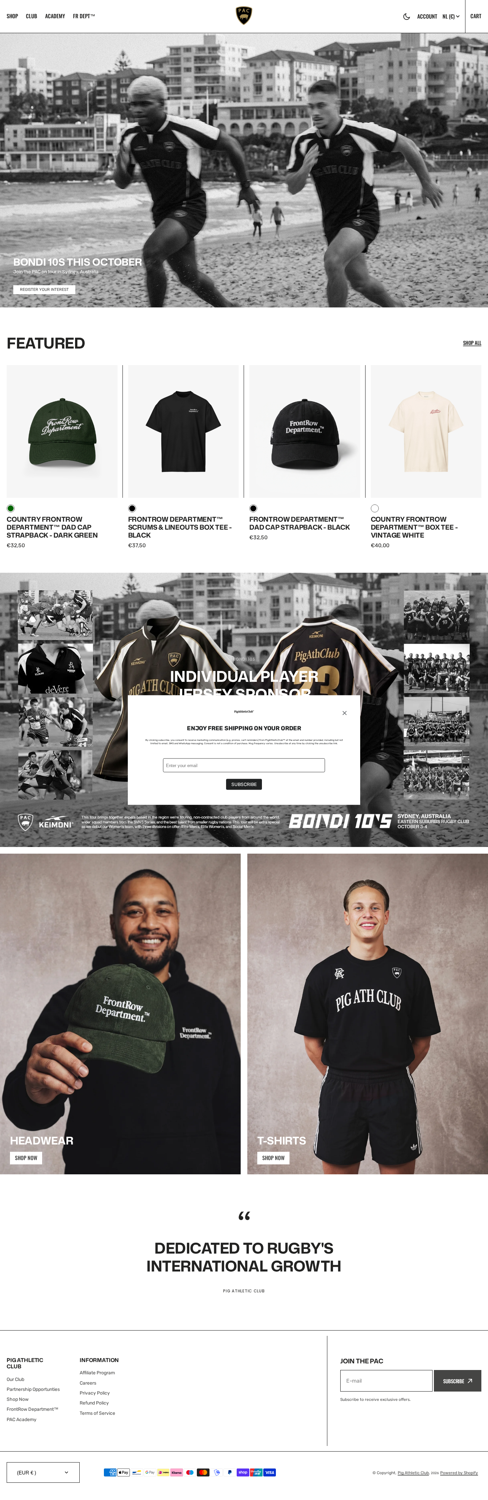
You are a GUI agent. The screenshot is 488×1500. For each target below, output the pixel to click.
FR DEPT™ (84, 16)
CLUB (31, 16)
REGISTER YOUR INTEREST (44, 289)
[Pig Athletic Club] (244, 16)
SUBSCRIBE (453, 1381)
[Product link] (62, 457)
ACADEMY (55, 16)
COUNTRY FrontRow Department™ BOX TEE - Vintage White (414, 527)
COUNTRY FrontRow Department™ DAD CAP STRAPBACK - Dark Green (52, 527)
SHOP (12, 16)
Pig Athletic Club (413, 1472)
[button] (406, 16)
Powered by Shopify (459, 1472)
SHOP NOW (26, 1158)
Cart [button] (475, 16)
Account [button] (427, 16)
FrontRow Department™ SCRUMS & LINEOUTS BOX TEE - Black (180, 527)
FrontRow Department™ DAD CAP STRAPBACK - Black (299, 523)
